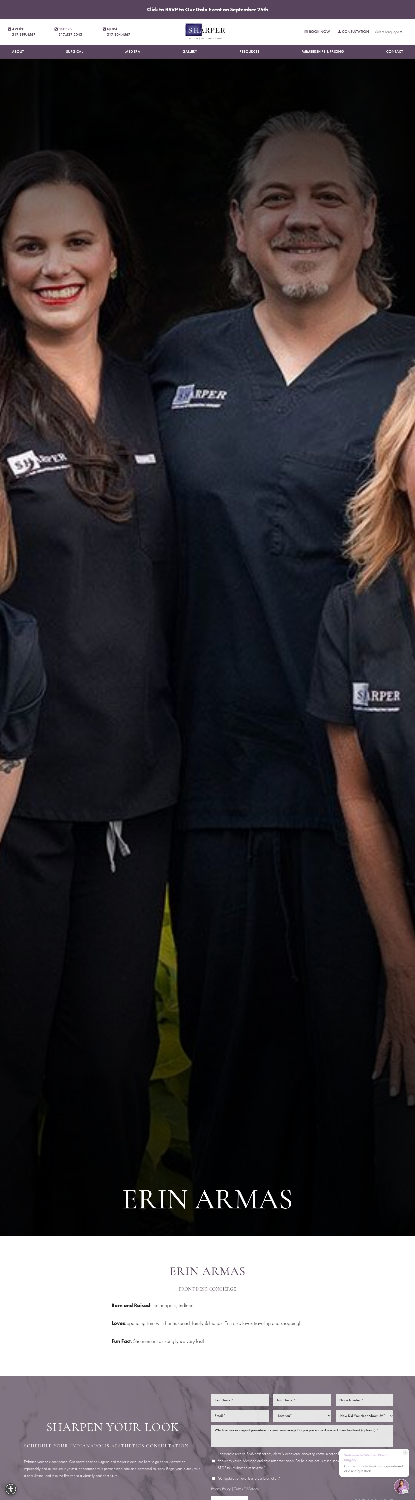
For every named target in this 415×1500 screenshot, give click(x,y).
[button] (11, 1489)
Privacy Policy (221, 1488)
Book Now (319, 31)
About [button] (18, 51)
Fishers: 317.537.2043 (70, 31)
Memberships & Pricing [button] (323, 51)
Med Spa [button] (132, 51)
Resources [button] (249, 51)
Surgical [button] (74, 51)
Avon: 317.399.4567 (24, 31)
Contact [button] (394, 51)
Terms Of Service (246, 1488)
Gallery (190, 51)
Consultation (355, 31)
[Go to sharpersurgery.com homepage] (205, 32)
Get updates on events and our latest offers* (249, 1478)
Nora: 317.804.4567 (118, 31)
